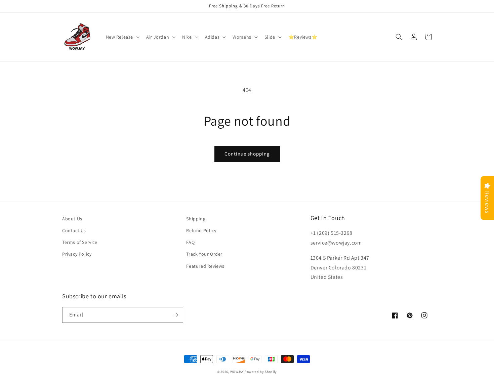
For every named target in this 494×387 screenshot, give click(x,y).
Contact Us (74, 230)
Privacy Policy (76, 254)
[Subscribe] (175, 315)
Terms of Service (79, 242)
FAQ (190, 242)
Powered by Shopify (261, 372)
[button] (122, 37)
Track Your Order (204, 254)
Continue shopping (247, 153)
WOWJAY (237, 372)
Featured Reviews (205, 266)
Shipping (195, 219)
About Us (72, 219)
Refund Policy (201, 230)
